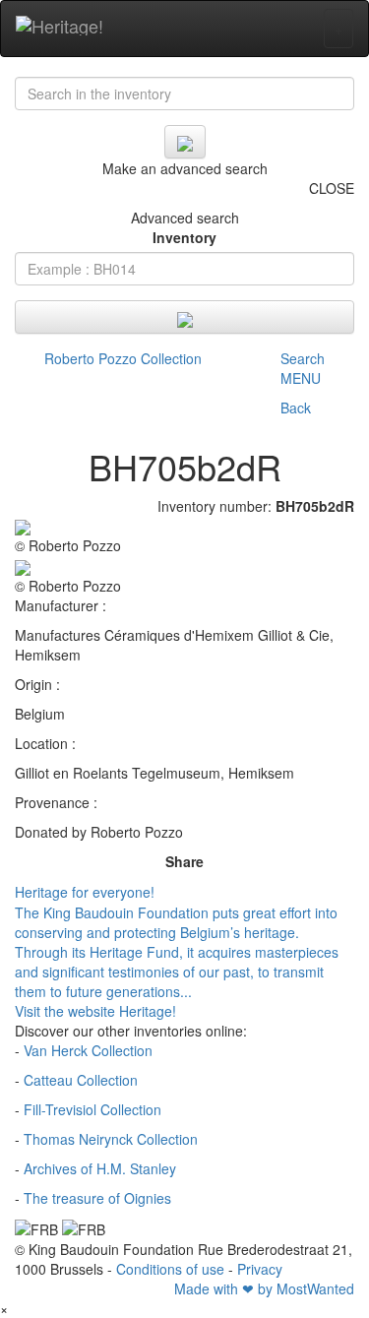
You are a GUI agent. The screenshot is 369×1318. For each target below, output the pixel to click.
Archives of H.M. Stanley (100, 1168)
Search (302, 358)
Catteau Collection (81, 1080)
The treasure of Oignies (97, 1198)
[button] (302, 392)
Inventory (184, 237)
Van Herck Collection (88, 1050)
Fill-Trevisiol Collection (92, 1109)
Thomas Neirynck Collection (111, 1139)
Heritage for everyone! (84, 892)
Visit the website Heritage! (95, 1011)
